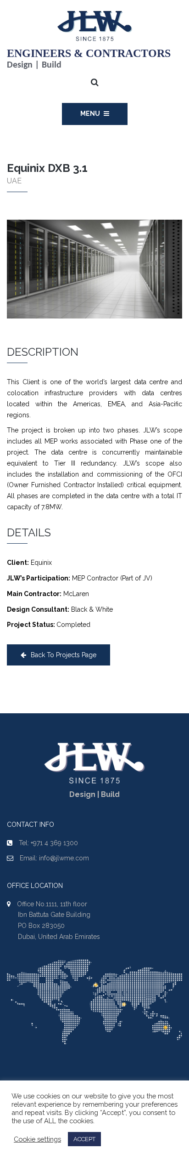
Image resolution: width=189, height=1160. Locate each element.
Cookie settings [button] (37, 1139)
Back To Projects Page (63, 655)
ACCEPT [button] (84, 1139)
